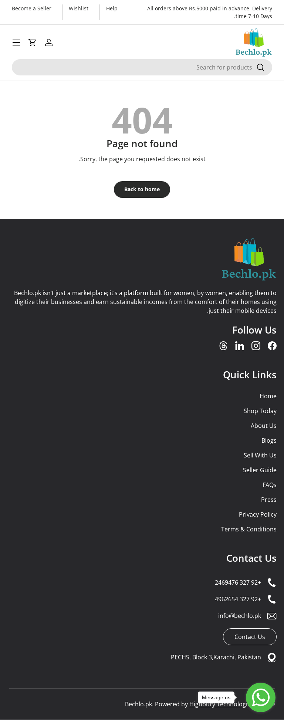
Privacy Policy (258, 514)
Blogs (269, 440)
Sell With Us (260, 455)
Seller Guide (260, 470)
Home (268, 396)
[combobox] (142, 67)
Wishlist (78, 8)
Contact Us (251, 558)
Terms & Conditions (249, 529)
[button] (32, 42)
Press (269, 500)
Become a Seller (31, 8)
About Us (264, 426)
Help (112, 8)
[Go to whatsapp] (260, 697)
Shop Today (260, 411)
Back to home (142, 189)
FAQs (270, 485)
